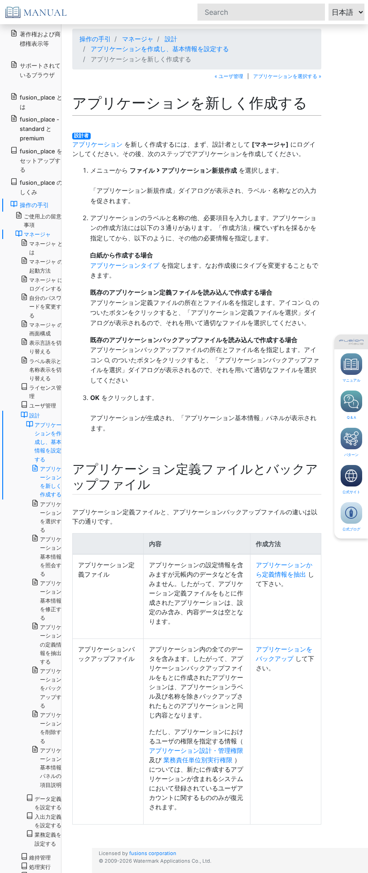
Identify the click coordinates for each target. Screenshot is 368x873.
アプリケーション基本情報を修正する (50, 600)
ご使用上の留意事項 (42, 220)
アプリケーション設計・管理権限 (196, 750)
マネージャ (137, 39)
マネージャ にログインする (46, 284)
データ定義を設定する (48, 803)
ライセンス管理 (45, 392)
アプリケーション (97, 144)
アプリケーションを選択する (50, 517)
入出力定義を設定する (48, 821)
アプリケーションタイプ (124, 265)
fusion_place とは (41, 102)
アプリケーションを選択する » (287, 76)
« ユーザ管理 (229, 76)
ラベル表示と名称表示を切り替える (45, 370)
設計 (171, 39)
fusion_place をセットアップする (41, 161)
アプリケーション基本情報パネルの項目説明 (50, 767)
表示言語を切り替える (45, 347)
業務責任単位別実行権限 (197, 760)
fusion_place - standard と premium (39, 129)
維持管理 (40, 857)
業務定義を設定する (48, 839)
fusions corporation (152, 853)
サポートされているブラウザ (40, 70)
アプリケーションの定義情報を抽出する (50, 644)
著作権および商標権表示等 (40, 38)
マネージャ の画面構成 (46, 329)
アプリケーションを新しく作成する (50, 481)
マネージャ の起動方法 (46, 266)
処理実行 (40, 867)
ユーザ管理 (42, 405)
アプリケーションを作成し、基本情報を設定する (160, 48)
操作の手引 (95, 39)
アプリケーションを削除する (50, 728)
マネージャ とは (46, 248)
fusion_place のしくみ (41, 187)
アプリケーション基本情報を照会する (50, 556)
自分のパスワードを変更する (45, 306)
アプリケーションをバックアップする (50, 688)
